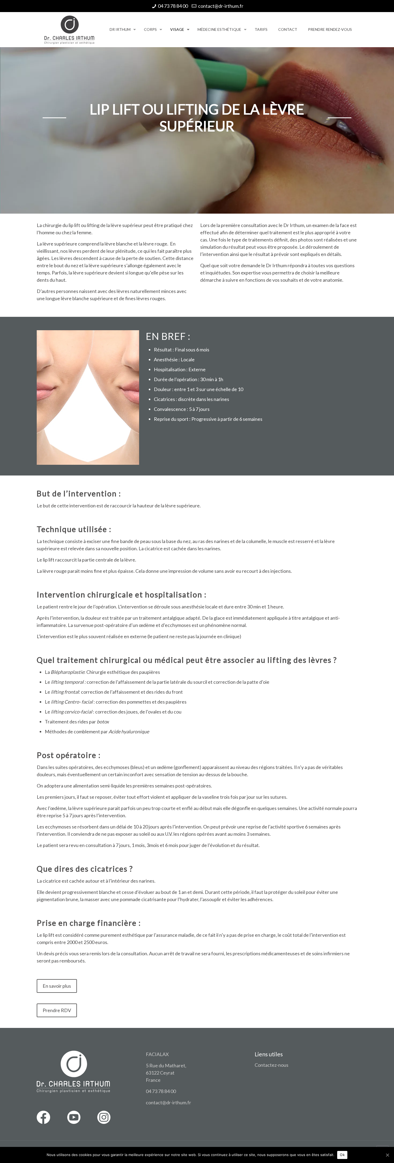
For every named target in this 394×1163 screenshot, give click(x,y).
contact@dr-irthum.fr (220, 6)
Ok (342, 1155)
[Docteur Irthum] (69, 29)
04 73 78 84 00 (173, 6)
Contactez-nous (271, 1065)
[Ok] (387, 1155)
